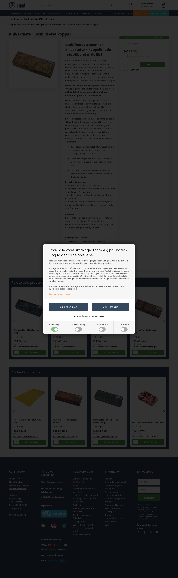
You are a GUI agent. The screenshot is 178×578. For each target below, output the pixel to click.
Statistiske (124, 324)
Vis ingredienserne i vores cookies (89, 316)
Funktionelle (102, 324)
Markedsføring (78, 324)
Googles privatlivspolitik (59, 294)
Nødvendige (54, 324)
